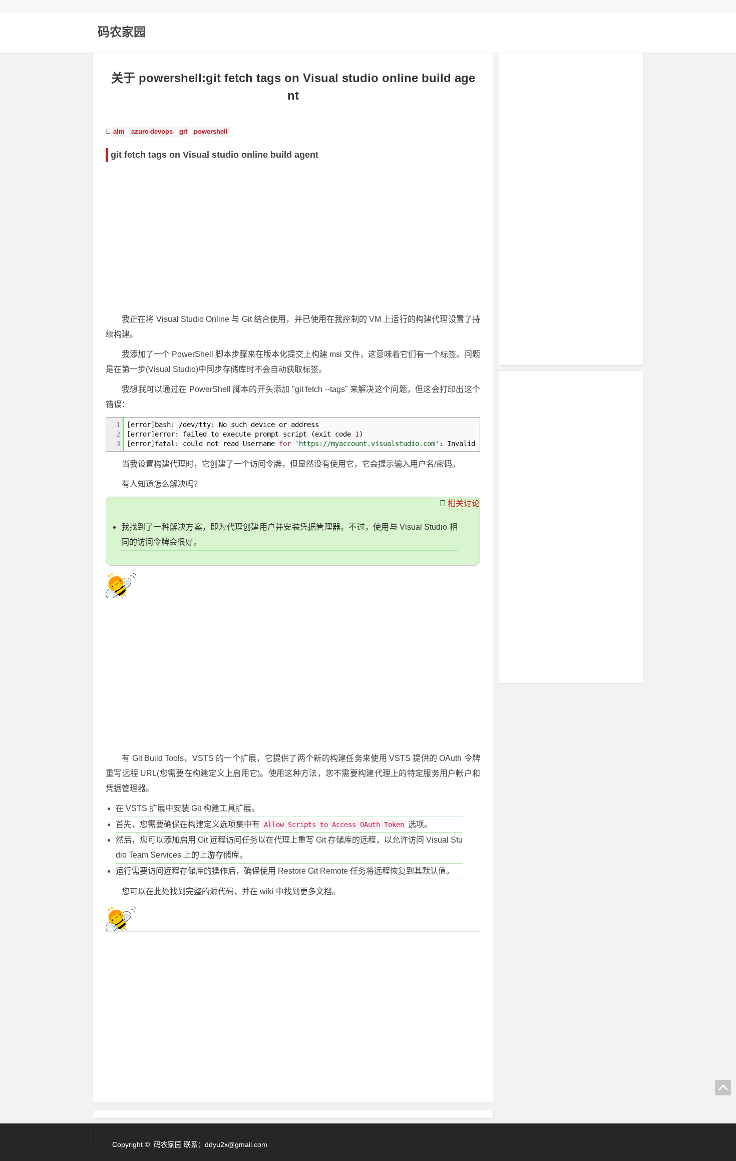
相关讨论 (464, 503)
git (183, 131)
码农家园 (122, 32)
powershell (211, 131)
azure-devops (152, 131)
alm (119, 131)
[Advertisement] (293, 237)
